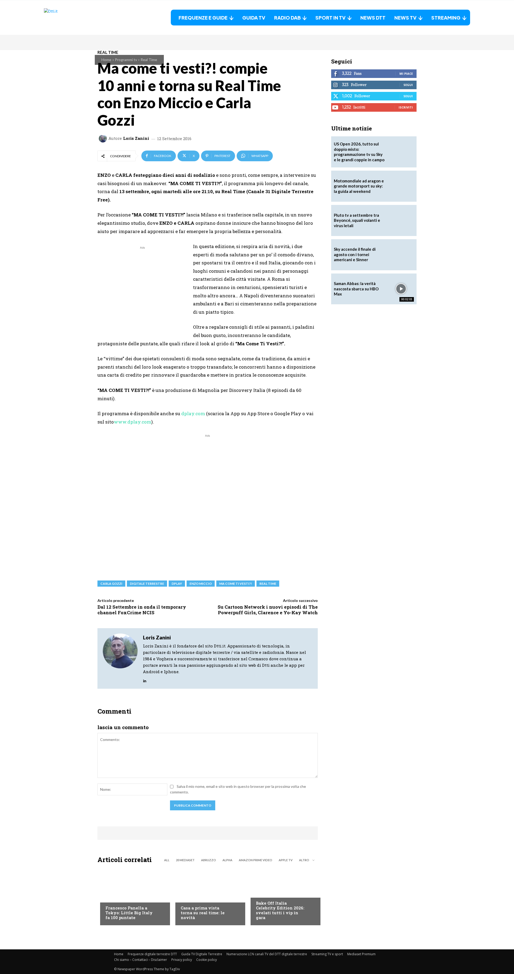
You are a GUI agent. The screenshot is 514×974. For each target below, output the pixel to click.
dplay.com (193, 413)
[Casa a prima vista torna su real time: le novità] (208, 896)
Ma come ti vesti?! (235, 584)
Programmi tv (126, 59)
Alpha (227, 860)
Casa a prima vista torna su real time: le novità (203, 912)
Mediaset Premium (361, 954)
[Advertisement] (142, 287)
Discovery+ (116, 897)
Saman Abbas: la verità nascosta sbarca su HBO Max (356, 288)
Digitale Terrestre (147, 584)
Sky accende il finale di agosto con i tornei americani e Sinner (355, 254)
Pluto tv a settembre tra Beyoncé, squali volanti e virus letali (357, 220)
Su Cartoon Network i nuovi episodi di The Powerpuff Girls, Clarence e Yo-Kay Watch (268, 609)
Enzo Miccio (201, 584)
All (166, 860)
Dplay (177, 584)
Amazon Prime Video (255, 860)
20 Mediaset (185, 860)
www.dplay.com (132, 422)
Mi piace (406, 74)
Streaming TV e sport (327, 954)
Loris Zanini (136, 138)
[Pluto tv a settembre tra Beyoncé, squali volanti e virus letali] (401, 220)
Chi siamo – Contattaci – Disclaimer (140, 959)
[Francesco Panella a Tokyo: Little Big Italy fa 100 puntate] (132, 896)
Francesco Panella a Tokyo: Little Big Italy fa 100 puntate (129, 912)
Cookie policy (206, 959)
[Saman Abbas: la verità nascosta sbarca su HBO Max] (401, 289)
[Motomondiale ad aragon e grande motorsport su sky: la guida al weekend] (401, 186)
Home (106, 59)
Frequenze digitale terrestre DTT (152, 954)
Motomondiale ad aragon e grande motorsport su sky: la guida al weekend (359, 186)
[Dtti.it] (77, 17)
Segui (408, 85)
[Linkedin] (144, 679)
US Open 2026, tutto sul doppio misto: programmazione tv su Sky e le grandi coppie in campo (359, 151)
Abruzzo (208, 860)
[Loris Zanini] (103, 138)
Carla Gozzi (111, 584)
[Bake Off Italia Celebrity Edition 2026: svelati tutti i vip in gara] (283, 896)
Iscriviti (406, 107)
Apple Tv (286, 860)
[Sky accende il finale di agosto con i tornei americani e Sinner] (401, 255)
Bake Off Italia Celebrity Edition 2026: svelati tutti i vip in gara (280, 910)
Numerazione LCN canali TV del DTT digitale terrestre (266, 954)
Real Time (149, 59)
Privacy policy (181, 959)
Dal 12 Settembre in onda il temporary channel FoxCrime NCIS (141, 609)
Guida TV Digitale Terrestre (201, 954)
